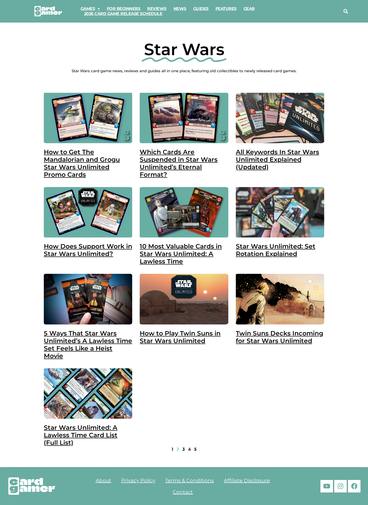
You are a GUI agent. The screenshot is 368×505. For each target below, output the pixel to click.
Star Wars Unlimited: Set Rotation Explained (275, 250)
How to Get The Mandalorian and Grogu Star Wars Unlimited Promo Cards (82, 163)
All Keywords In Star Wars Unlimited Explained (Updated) (277, 159)
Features (226, 8)
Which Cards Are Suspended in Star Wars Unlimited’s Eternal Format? (179, 163)
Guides (201, 8)
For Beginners (123, 8)
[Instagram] (340, 486)
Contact (183, 492)
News (179, 8)
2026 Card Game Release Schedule (123, 13)
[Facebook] (354, 486)
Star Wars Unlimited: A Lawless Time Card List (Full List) (80, 435)
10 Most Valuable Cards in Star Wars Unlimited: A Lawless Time (181, 253)
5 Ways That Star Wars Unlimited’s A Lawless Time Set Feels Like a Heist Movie (88, 344)
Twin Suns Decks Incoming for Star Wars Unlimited (279, 337)
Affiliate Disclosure (247, 480)
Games (88, 8)
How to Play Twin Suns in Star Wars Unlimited (180, 337)
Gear (249, 8)
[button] (346, 11)
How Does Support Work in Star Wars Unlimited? (88, 250)
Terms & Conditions (189, 480)
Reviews (156, 8)
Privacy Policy (138, 480)
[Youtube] (326, 486)
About (103, 480)
